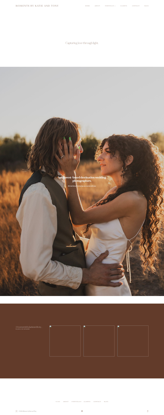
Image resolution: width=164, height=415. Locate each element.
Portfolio (76, 401)
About (97, 6)
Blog (147, 6)
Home (87, 6)
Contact (136, 6)
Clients (123, 6)
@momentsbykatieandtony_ (29, 327)
